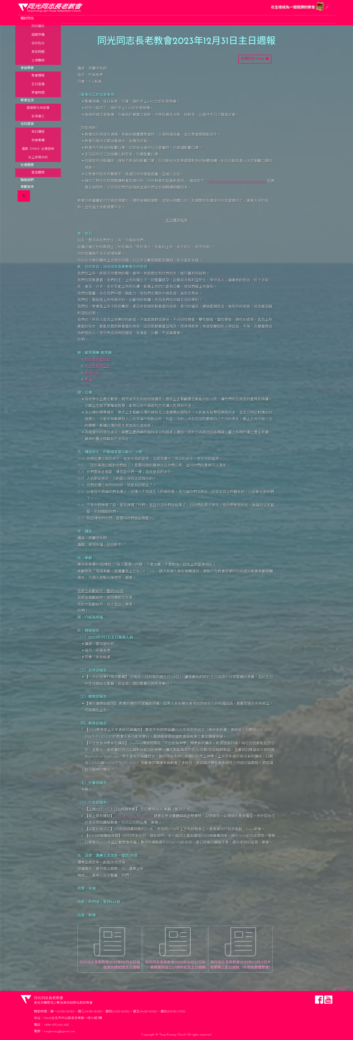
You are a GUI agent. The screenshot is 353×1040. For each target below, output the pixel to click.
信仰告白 (38, 43)
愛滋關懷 (38, 172)
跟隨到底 (92, 373)
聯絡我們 (27, 180)
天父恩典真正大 (98, 366)
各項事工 (38, 116)
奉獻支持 (27, 187)
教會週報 (38, 75)
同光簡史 (38, 26)
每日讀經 (38, 132)
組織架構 (38, 35)
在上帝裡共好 (38, 157)
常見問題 (38, 52)
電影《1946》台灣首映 (38, 149)
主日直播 (38, 84)
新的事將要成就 (98, 360)
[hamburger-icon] (330, 17)
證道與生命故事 (38, 108)
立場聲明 (38, 60)
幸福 (88, 380)
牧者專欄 (38, 140)
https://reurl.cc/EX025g (134, 816)
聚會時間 (38, 93)
